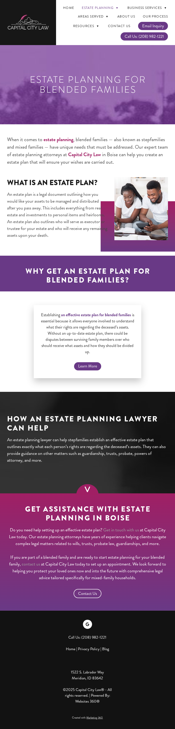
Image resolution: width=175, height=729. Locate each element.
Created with (87, 718)
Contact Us (119, 26)
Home (68, 8)
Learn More (87, 366)
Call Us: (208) (80, 637)
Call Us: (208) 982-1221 (144, 36)
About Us (126, 16)
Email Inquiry (153, 26)
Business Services (147, 8)
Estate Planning (100, 8)
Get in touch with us (121, 530)
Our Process (155, 16)
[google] (87, 624)
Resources (86, 26)
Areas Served (93, 16)
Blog (105, 649)
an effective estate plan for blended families (96, 315)
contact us (31, 564)
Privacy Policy (89, 649)
